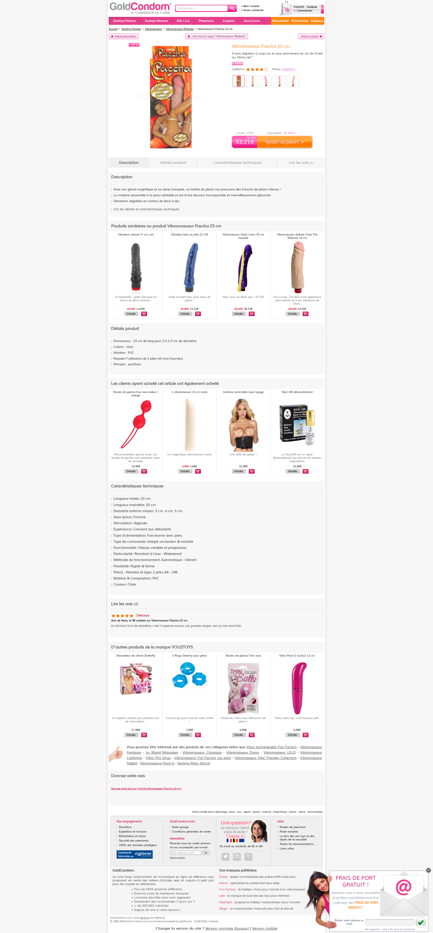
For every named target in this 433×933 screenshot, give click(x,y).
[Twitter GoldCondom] (225, 856)
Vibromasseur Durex (242, 753)
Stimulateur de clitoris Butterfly (135, 655)
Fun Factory (227, 889)
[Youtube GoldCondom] (237, 856)
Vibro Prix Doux (158, 758)
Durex (223, 877)
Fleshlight (225, 902)
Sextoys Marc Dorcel (193, 763)
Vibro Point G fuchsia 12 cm (297, 655)
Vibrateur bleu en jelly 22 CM (189, 234)
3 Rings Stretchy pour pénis (189, 655)
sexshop (145, 917)
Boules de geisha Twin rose (243, 655)
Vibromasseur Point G (157, 763)
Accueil (113, 29)
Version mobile (264, 928)
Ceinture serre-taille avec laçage (243, 392)
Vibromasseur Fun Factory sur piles (202, 758)
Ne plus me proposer (402, 929)
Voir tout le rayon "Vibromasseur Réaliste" (219, 36)
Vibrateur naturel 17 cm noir (136, 234)
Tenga (223, 908)
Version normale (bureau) (227, 928)
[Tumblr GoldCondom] (248, 856)
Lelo (222, 896)
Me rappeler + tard (376, 929)
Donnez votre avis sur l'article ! (146, 788)
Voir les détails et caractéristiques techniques (146, 209)
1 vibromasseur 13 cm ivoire (189, 392)
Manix (223, 883)
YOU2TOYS (288, 69)
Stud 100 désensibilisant (297, 392)
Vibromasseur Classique (202, 753)
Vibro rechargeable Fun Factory (271, 747)
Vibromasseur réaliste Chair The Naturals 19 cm (297, 236)
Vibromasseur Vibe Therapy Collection (266, 758)
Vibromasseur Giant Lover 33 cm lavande (243, 236)
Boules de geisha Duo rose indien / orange (135, 393)
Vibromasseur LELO (280, 753)
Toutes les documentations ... (298, 844)
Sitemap (214, 921)
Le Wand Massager (162, 753)
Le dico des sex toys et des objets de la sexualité (297, 838)
